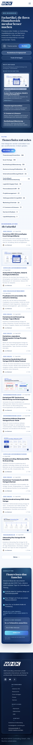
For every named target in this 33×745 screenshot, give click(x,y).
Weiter (15, 557)
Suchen (24, 46)
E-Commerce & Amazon (12, 207)
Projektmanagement (11, 193)
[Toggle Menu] (30, 3)
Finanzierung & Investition (13, 155)
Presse (14, 697)
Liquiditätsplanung (10, 216)
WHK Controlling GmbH (17, 739)
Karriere (14, 700)
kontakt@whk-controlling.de (17, 725)
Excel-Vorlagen (16, 694)
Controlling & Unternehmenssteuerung (16, 178)
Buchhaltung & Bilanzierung (13, 164)
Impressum (16, 708)
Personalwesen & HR (11, 188)
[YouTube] (10, 679)
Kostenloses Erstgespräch (16, 53)
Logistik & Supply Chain (12, 184)
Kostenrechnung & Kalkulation (14, 169)
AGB (14, 714)
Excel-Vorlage (9, 160)
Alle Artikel (8, 150)
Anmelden (16, 632)
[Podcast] (14, 679)
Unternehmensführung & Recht (14, 174)
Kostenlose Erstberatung (16, 722)
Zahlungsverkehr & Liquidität (14, 198)
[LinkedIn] (5, 679)
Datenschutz (16, 711)
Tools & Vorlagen (17, 58)
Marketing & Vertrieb (11, 202)
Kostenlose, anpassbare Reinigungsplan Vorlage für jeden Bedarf (14, 338)
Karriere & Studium (10, 212)
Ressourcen (15, 691)
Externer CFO (16, 688)
